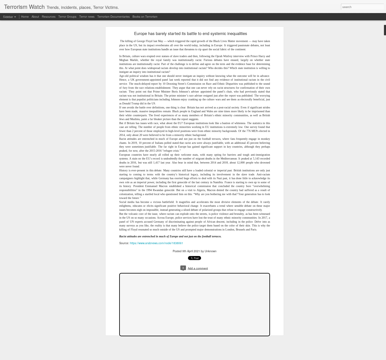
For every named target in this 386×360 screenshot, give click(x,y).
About (35, 16)
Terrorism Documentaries (113, 16)
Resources (48, 16)
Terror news (86, 16)
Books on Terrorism (144, 16)
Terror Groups (67, 16)
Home (25, 16)
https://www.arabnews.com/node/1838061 (156, 243)
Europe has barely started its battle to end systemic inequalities (190, 33)
